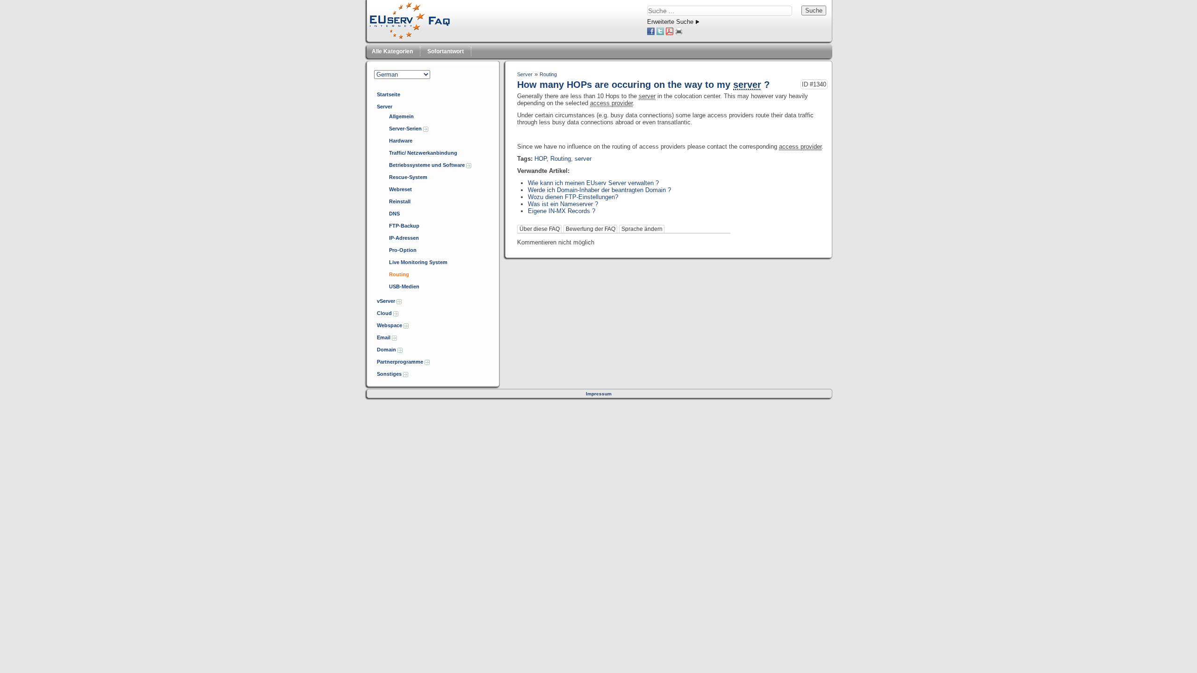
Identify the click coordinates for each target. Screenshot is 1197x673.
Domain (387, 349)
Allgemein (401, 116)
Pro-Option (403, 250)
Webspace (390, 325)
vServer (387, 301)
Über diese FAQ (539, 229)
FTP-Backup (404, 226)
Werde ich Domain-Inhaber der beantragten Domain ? (599, 189)
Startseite (388, 94)
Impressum (599, 393)
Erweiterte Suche (670, 21)
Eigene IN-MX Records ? (561, 211)
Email (384, 337)
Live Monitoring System (418, 262)
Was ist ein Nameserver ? (563, 204)
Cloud (385, 313)
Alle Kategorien (392, 51)
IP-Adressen (404, 238)
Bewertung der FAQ (590, 229)
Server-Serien (406, 128)
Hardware (400, 140)
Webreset (400, 189)
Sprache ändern (642, 229)
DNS (394, 213)
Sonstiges (390, 374)
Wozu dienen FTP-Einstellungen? (573, 196)
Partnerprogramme (401, 362)
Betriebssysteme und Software (427, 165)
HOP (540, 158)
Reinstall (400, 201)
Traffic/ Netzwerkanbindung (423, 153)
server (583, 158)
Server (384, 106)
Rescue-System (408, 177)
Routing (399, 274)
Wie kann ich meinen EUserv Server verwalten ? (593, 182)
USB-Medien (404, 286)
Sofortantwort (445, 51)
